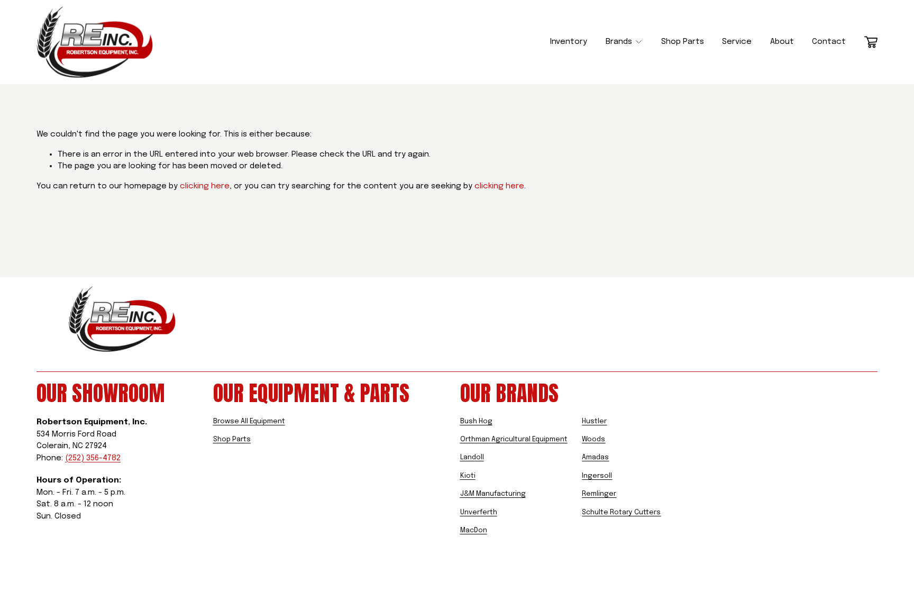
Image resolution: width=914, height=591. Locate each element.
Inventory (568, 42)
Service (737, 42)
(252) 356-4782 (93, 458)
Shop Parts (682, 42)
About (782, 42)
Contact (829, 42)
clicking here (205, 186)
